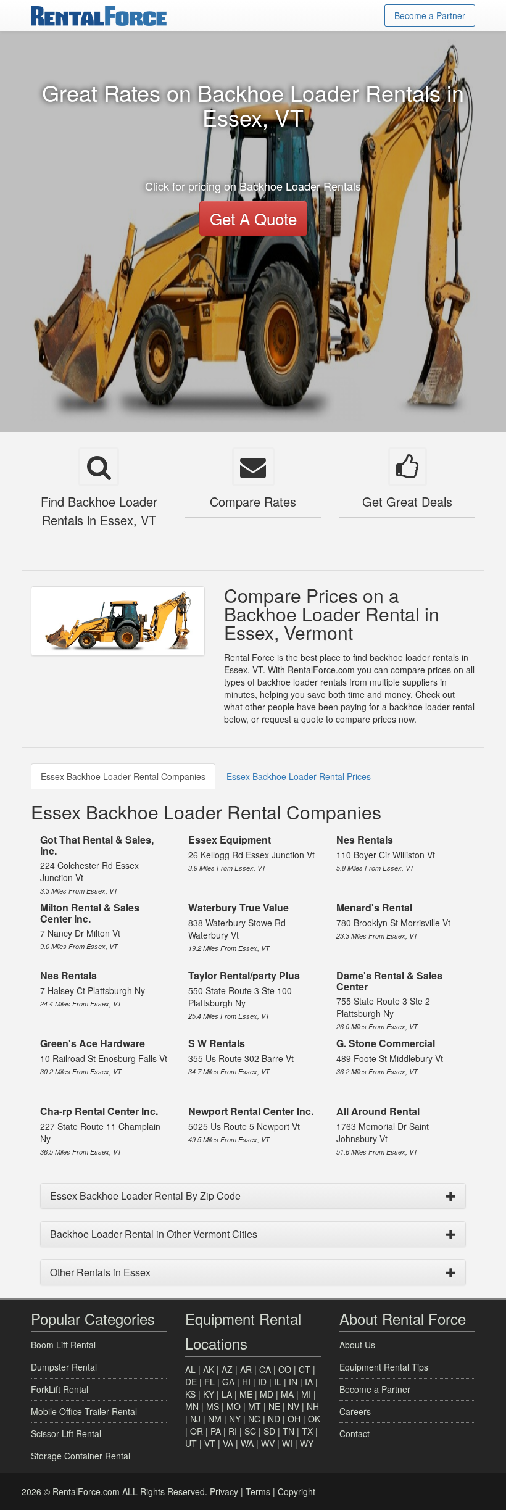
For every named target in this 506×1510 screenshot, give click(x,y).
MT (254, 1406)
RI (232, 1431)
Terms (258, 1491)
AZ (227, 1369)
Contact (354, 1433)
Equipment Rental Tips (383, 1367)
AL (190, 1369)
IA (309, 1381)
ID (262, 1381)
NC (254, 1419)
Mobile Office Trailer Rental (84, 1411)
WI (287, 1443)
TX (307, 1431)
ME (245, 1394)
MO (233, 1406)
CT (304, 1369)
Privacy (224, 1491)
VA (228, 1443)
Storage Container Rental (80, 1456)
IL (277, 1381)
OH (294, 1419)
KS (190, 1394)
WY (306, 1443)
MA (287, 1394)
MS (212, 1406)
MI (306, 1394)
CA (265, 1369)
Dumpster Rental (64, 1367)
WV (268, 1443)
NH (313, 1406)
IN (293, 1381)
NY (235, 1419)
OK (314, 1419)
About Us (357, 1344)
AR (246, 1369)
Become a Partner (429, 15)
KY (208, 1394)
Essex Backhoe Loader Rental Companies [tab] (123, 776)
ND (274, 1419)
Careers (355, 1411)
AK (208, 1369)
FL (209, 1381)
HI (246, 1381)
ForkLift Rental (59, 1389)
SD (269, 1431)
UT (191, 1443)
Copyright (296, 1491)
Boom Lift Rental (63, 1344)
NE (274, 1406)
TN (288, 1431)
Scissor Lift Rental (66, 1433)
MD (266, 1394)
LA (227, 1394)
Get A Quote (253, 218)
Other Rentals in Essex (100, 1272)
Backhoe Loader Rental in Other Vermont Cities (153, 1234)
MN (192, 1406)
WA (247, 1443)
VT (209, 1443)
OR (196, 1431)
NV (293, 1406)
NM (215, 1419)
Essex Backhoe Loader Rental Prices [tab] (298, 776)
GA (228, 1381)
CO (284, 1369)
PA (215, 1431)
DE (191, 1381)
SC (250, 1431)
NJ (195, 1419)
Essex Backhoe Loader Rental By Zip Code (145, 1196)
